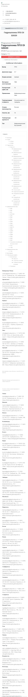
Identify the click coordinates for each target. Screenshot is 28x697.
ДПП (11, 217)
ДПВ (11, 215)
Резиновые (12, 266)
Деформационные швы (12, 206)
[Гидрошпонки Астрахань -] (5, 4)
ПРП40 (12, 141)
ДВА (11, 208)
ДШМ (11, 234)
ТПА (11, 251)
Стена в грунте (16, 189)
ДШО (11, 238)
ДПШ (11, 221)
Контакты (8, 15)
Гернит (8, 139)
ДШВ (11, 229)
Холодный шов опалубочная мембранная (16, 202)
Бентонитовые (13, 256)
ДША (11, 223)
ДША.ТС (12, 227)
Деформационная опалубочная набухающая (17, 176)
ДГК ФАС (12, 214)
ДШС (11, 240)
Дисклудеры (10, 253)
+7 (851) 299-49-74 (9, 11)
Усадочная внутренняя (18, 191)
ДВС (11, 210)
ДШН (11, 236)
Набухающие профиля (12, 255)
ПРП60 (11, 143)
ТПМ (11, 247)
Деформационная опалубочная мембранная (17, 171)
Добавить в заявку (14, 57)
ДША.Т (11, 225)
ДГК (11, 212)
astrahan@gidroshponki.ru (11, 13)
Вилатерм (9, 137)
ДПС (11, 219)
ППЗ (8, 54)
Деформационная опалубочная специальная (17, 182)
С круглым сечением (18, 260)
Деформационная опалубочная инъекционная (17, 165)
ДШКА (11, 230)
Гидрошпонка (10, 145)
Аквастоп (12, 147)
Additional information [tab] (10, 60)
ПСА (11, 245)
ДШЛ (11, 232)
